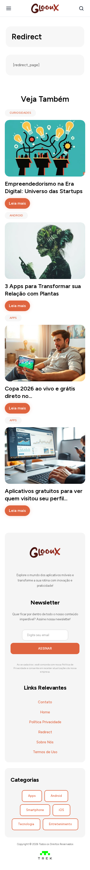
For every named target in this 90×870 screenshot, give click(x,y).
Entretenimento (60, 824)
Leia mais (17, 203)
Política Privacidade (45, 722)
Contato (45, 702)
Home (45, 712)
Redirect (45, 732)
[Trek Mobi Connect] (45, 856)
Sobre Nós (45, 742)
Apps (32, 796)
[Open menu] (8, 8)
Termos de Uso (45, 752)
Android (56, 796)
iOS (61, 810)
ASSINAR (45, 648)
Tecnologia (26, 824)
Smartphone (35, 810)
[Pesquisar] (81, 8)
